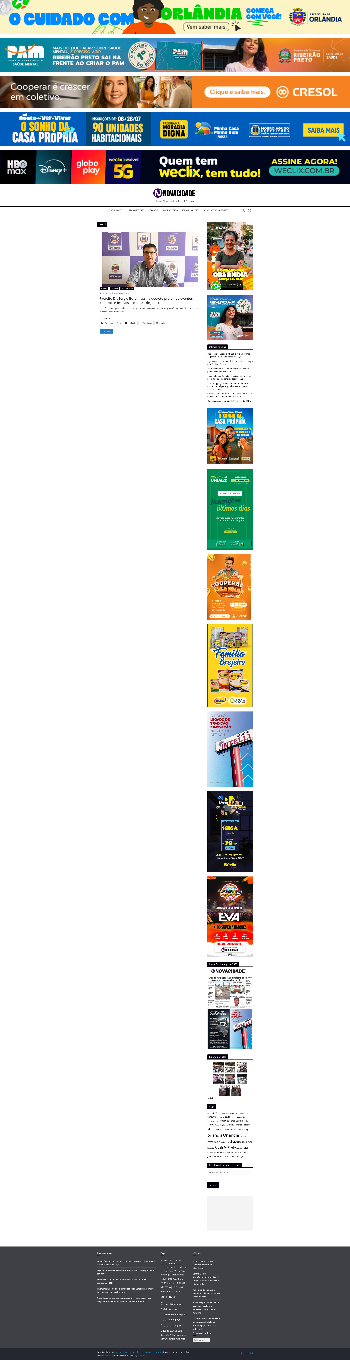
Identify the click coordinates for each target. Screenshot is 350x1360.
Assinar (213, 1185)
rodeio (239, 1148)
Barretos (220, 1113)
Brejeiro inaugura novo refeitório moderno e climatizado (203, 1264)
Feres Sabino (236, 1120)
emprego (224, 1120)
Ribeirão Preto (170, 210)
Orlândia (153, 210)
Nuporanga (244, 1129)
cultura (239, 1117)
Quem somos (115, 210)
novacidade (125, 293)
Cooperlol (220, 1117)
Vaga (240, 1156)
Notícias (104, 288)
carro (247, 1113)
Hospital (222, 1125)
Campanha (233, 1113)
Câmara (210, 1121)
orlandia (214, 1135)
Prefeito (243, 1136)
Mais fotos (212, 1098)
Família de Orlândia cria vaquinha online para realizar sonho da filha (206, 1293)
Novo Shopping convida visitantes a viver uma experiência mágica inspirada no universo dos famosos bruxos (227, 386)
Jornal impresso (190, 210)
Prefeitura (212, 1141)
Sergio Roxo (230, 1152)
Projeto (222, 1142)
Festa (245, 1121)
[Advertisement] (230, 1213)
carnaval (241, 1113)
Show (239, 1152)
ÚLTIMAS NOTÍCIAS (135, 210)
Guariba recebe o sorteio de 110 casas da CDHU (229, 401)
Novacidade (235, 1129)
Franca (211, 1124)
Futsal (217, 1125)
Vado (235, 1156)
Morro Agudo (215, 1129)
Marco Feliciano (243, 1124)
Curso (245, 1117)
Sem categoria (127, 288)
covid (227, 1116)
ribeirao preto (244, 1141)
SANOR (220, 1152)
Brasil (226, 1113)
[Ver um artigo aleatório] (249, 210)
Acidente (211, 1113)
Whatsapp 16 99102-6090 (216, 210)
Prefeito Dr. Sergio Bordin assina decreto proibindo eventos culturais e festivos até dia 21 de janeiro (146, 300)
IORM (229, 1124)
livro (234, 1125)
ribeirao (231, 1141)
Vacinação (228, 1156)
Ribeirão (210, 1148)
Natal (227, 1129)
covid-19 (233, 1117)
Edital (217, 1121)
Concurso (211, 1117)
